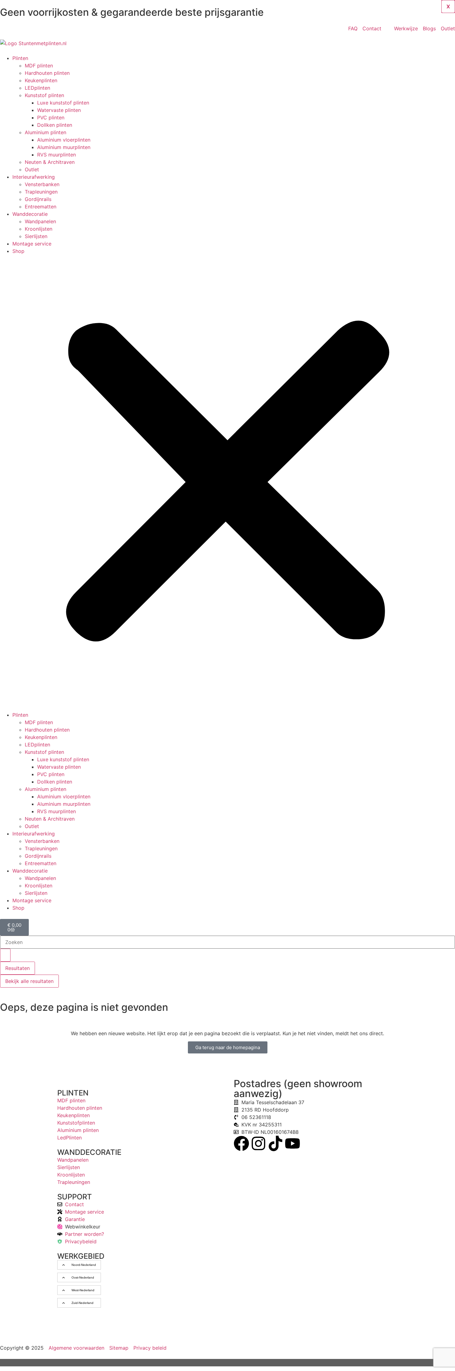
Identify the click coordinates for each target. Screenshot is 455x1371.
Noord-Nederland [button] (84, 1264)
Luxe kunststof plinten (63, 103)
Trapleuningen (41, 192)
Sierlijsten (36, 236)
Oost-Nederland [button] (83, 1277)
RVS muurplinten (56, 155)
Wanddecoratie (30, 214)
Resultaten (17, 968)
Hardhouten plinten (47, 73)
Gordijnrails (38, 199)
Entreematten (40, 206)
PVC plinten (50, 117)
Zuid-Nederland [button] (82, 1303)
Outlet (32, 169)
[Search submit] (5, 955)
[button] (227, 483)
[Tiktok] (275, 1143)
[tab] (79, 1264)
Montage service (31, 244)
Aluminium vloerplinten (63, 140)
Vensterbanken (42, 184)
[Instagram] (258, 1143)
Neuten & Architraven (50, 162)
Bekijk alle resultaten (29, 981)
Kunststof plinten (44, 95)
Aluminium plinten (45, 132)
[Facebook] (241, 1143)
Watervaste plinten (59, 110)
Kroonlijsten (38, 229)
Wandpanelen (40, 221)
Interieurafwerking (33, 177)
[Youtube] (292, 1143)
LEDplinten (37, 88)
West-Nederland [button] (83, 1290)
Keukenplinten (41, 80)
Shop (18, 251)
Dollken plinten (54, 125)
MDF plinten (39, 65)
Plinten (20, 58)
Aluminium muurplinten (63, 147)
